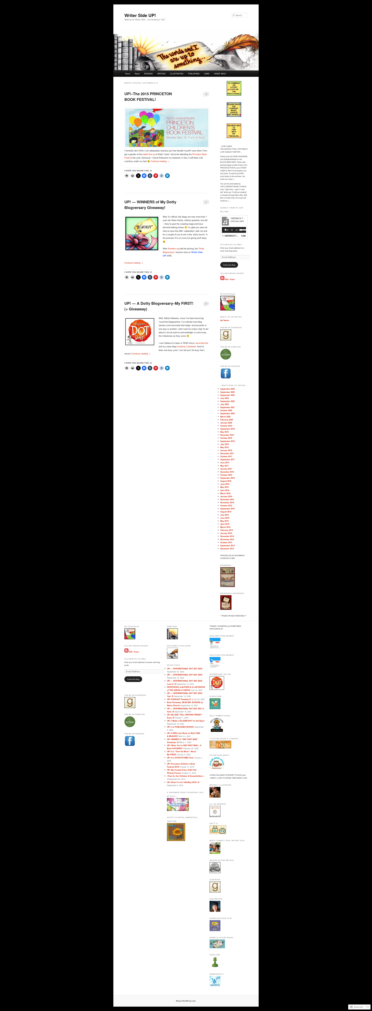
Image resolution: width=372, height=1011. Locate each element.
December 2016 (227, 471)
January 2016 (226, 496)
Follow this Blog (229, 265)
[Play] (225, 229)
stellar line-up (149, 154)
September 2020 (227, 413)
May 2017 (224, 465)
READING (148, 73)
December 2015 (227, 499)
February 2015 (226, 530)
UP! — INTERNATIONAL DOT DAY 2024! (184, 674)
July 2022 (224, 404)
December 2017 (227, 453)
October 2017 (226, 456)
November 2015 (227, 502)
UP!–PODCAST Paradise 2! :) (180, 699)
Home (127, 73)
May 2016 (224, 487)
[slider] (242, 229)
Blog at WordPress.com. (186, 1001)
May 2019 (224, 431)
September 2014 (227, 545)
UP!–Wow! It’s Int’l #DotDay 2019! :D (183, 782)
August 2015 (225, 511)
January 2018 (226, 450)
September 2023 (227, 395)
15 (206, 94)
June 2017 (224, 462)
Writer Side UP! (140, 15)
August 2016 (225, 481)
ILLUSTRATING (176, 73)
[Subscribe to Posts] (222, 279)
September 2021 (227, 407)
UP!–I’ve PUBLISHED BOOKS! (180, 726)
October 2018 (226, 438)
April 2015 (224, 524)
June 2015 (224, 517)
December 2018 (227, 434)
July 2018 (224, 444)
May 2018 (224, 447)
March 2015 (225, 527)
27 (206, 303)
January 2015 (226, 533)
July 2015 (224, 514)
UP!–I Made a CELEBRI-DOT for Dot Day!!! (185, 720)
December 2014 (227, 536)
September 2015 (227, 508)
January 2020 (226, 422)
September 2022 (227, 401)
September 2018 (227, 441)
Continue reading (160, 161)
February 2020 (226, 419)
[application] (234, 230)
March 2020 (225, 416)
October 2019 (226, 425)
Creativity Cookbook (186, 346)
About (137, 73)
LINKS (206, 73)
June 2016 (224, 484)
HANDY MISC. (220, 73)
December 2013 (227, 548)
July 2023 (224, 398)
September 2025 (227, 388)
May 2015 (224, 521)
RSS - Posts (230, 279)
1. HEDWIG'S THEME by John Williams (231, 235)
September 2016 (227, 478)
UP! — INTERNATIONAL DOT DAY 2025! (184, 668)
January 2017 (226, 468)
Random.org (174, 248)
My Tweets (224, 320)
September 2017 (227, 459)
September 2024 (227, 392)
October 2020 (226, 410)
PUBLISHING (194, 73)
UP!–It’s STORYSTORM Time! (180, 757)
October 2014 (226, 542)
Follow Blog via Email (231, 245)
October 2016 (226, 474)
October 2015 (226, 505)
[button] (141, 233)
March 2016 (225, 493)
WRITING (161, 73)
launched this (202, 342)
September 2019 (227, 428)
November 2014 (227, 539)
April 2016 (224, 490)
